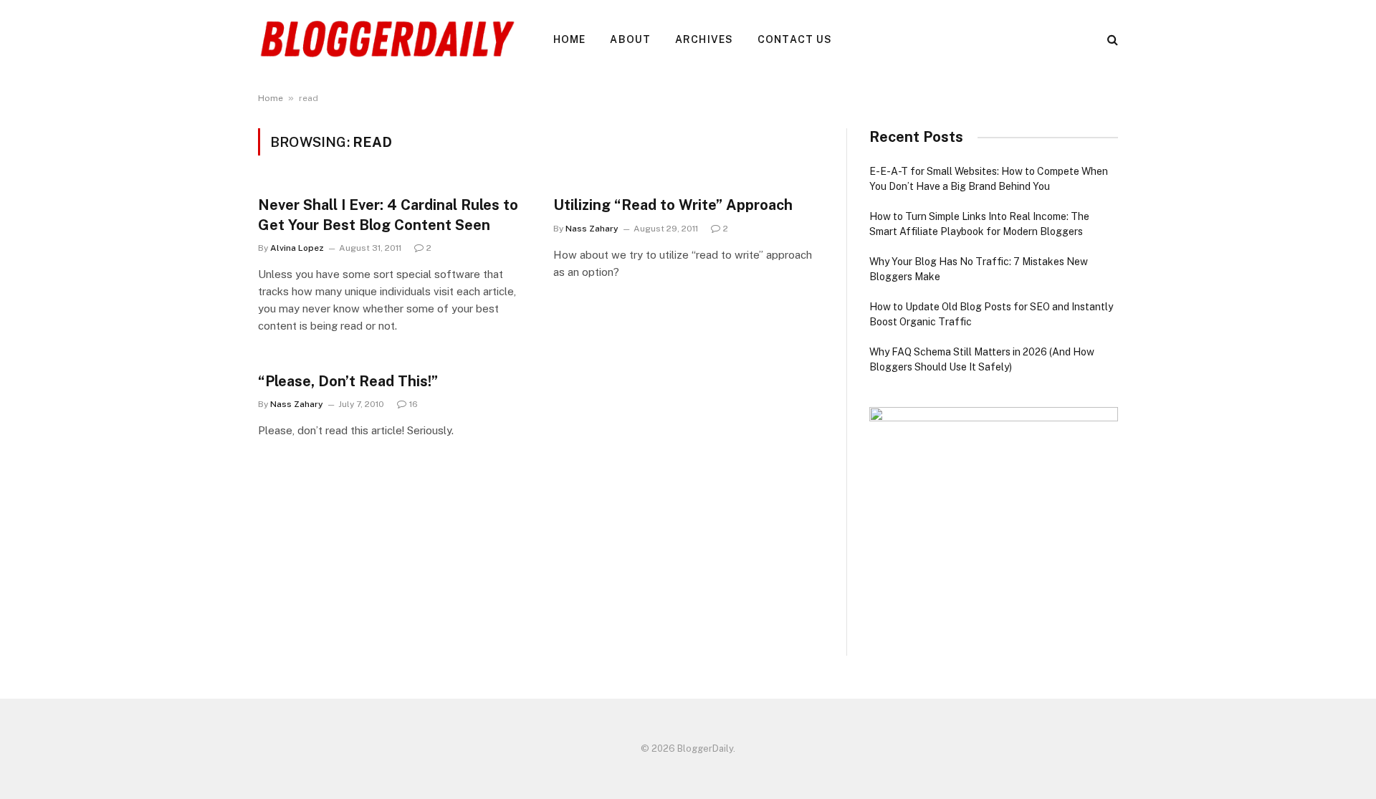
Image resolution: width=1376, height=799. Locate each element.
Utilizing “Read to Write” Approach (673, 205)
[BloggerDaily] (387, 39)
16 (413, 404)
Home (569, 39)
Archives (704, 39)
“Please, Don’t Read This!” (348, 381)
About (630, 39)
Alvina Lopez (297, 248)
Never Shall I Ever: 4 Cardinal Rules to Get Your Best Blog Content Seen (388, 214)
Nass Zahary (591, 229)
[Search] (1111, 40)
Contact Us (795, 39)
